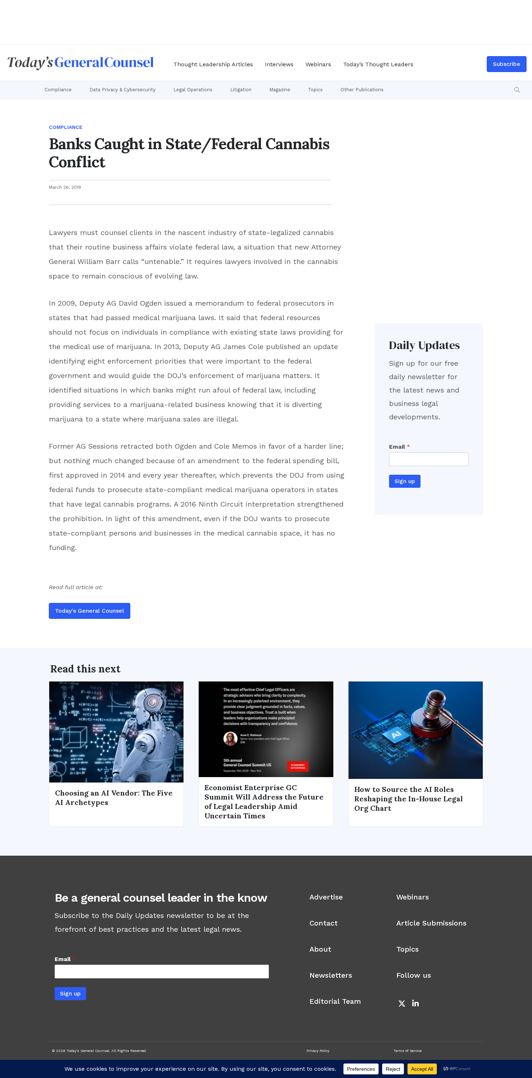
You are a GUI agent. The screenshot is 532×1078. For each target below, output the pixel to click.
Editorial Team (335, 1001)
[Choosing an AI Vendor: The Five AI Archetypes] (116, 731)
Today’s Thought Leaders (378, 64)
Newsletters (330, 975)
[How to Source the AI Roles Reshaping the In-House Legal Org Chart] (416, 729)
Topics (315, 89)
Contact (323, 923)
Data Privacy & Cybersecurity (122, 89)
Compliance (58, 89)
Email (399, 446)
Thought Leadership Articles (213, 64)
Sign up (404, 481)
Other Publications (362, 89)
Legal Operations (192, 89)
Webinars (318, 64)
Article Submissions (431, 923)
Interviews (279, 64)
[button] (517, 90)
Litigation (241, 89)
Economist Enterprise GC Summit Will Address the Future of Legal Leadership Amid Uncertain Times (264, 801)
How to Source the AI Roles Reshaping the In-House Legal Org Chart (408, 799)
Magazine (279, 89)
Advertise (326, 897)
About (320, 949)
